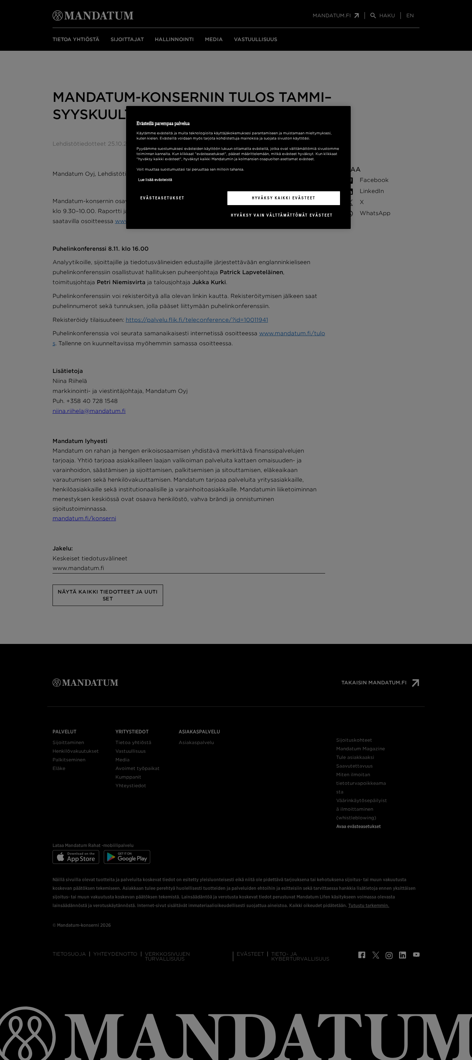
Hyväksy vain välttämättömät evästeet (282, 215)
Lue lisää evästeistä (155, 179)
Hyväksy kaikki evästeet (283, 197)
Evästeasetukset (162, 197)
